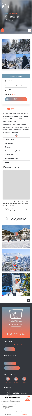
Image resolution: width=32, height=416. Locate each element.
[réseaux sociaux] (7, 334)
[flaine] (5, 5)
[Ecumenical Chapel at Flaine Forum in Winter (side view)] (23, 61)
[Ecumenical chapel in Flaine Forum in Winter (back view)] (9, 61)
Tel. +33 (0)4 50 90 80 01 (16, 324)
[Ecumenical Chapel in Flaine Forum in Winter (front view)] (16, 46)
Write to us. (13, 94)
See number (16, 89)
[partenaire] (8, 393)
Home (6, 13)
